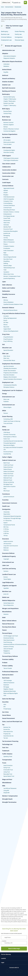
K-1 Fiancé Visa (7, 520)
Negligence (7, 651)
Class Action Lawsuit (8, 163)
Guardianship (7, 454)
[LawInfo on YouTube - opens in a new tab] (16, 971)
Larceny (6, 237)
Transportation (7, 760)
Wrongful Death (7, 799)
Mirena (5, 324)
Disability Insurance (8, 294)
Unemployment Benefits (10, 385)
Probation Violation (9, 246)
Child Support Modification (11, 160)
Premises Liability (7, 659)
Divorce (4, 297)
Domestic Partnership (9, 434)
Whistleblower (6, 782)
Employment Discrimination (11, 363)
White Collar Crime (9, 274)
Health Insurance (8, 541)
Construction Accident (9, 170)
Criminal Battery (8, 203)
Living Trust (7, 772)
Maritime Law (6, 591)
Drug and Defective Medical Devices (13, 313)
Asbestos (6, 614)
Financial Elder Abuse (9, 360)
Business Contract (8, 122)
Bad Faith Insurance (8, 88)
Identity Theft (7, 227)
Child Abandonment (9, 197)
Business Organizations (9, 134)
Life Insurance (7, 543)
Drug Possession (8, 339)
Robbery (6, 255)
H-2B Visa (6, 533)
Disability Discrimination (10, 368)
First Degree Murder (9, 216)
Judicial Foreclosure (9, 496)
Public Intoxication (9, 250)
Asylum (5, 522)
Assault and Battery (8, 78)
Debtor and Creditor (8, 288)
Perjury (5, 244)
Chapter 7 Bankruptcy (9, 101)
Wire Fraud (6, 491)
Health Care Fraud (8, 476)
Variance (6, 571)
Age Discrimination (9, 366)
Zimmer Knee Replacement (11, 331)
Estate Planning (19, 31)
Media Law (5, 597)
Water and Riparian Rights (11, 693)
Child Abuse (7, 432)
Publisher (6, 401)
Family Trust (7, 767)
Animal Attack (6, 69)
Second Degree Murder (10, 257)
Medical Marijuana (9, 240)
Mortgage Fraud (8, 484)
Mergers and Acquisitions (10, 608)
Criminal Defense (6, 37)
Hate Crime (7, 222)
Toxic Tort (5, 747)
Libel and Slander (8, 648)
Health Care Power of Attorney (12, 421)
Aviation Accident (7, 81)
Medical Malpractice (8, 600)
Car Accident (6, 137)
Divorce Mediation (8, 302)
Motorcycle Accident (9, 142)
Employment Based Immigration (12, 516)
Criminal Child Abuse (9, 205)
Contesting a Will (8, 419)
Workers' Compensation (10, 796)
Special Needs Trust (9, 776)
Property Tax (7, 733)
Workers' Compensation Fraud (12, 276)
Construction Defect (8, 173)
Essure (5, 320)
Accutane (6, 316)
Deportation (7, 514)
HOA (5, 695)
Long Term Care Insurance (11, 545)
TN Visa (6, 535)
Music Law (6, 399)
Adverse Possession (9, 682)
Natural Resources (8, 624)
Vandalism (6, 272)
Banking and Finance (9, 91)
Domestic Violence (8, 307)
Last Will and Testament (10, 788)
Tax (3, 724)
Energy (4, 393)
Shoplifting (6, 261)
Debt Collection (7, 285)
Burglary (6, 195)
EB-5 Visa (6, 527)
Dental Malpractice (9, 603)
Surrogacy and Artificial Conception (13, 447)
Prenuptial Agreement (10, 443)
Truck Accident (7, 144)
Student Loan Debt (9, 103)
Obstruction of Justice (9, 486)
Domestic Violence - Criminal (11, 212)
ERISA (4, 410)
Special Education (8, 350)
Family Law (18, 34)
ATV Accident (7, 140)
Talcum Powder (8, 668)
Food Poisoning (8, 642)
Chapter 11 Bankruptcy (10, 105)
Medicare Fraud (8, 480)
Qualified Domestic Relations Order (13, 304)
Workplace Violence (9, 387)
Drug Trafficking (8, 341)
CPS (5, 449)
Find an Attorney (6, 954)
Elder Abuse (7, 356)
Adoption (5, 53)
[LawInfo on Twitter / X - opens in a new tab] (11, 971)
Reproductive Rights (9, 445)
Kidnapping (7, 235)
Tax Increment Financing (10, 741)
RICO (5, 488)
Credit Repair (6, 182)
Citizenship (6, 512)
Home (2, 6)
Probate (4, 662)
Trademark (5, 751)
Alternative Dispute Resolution (12, 61)
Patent (4, 630)
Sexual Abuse (6, 715)
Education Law (7, 347)
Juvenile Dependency (9, 278)
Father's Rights (7, 457)
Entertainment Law (8, 397)
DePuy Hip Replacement (10, 318)
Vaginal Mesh (7, 329)
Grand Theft (7, 218)
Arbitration (6, 64)
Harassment (7, 220)
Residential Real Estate (10, 691)
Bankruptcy (4, 31)
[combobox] (14, 937)
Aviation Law (6, 85)
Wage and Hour (7, 779)
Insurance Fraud (8, 229)
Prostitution (7, 248)
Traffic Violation (7, 754)
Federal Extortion (8, 467)
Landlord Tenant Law (9, 574)
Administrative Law (8, 50)
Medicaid (6, 548)
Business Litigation (9, 124)
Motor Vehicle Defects (9, 620)
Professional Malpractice (10, 671)
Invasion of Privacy (9, 646)
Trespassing (7, 653)
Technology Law (7, 744)
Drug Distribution (8, 337)
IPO (5, 706)
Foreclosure (6, 494)
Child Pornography (9, 199)
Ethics (4, 426)
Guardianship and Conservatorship (13, 441)
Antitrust (5, 75)
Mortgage (6, 687)
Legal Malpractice (8, 582)
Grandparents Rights (9, 150)
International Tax (8, 731)
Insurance (5, 539)
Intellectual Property (9, 556)
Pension (6, 413)
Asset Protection (8, 765)
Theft (5, 270)
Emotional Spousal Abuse (10, 310)
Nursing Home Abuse (9, 627)
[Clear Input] (25, 937)
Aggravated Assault (9, 188)
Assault (5, 192)
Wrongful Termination (9, 802)
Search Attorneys (14, 948)
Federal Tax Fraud (8, 473)
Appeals (6, 190)
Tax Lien (6, 738)
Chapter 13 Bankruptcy (10, 99)
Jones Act (6, 594)
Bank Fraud (7, 463)
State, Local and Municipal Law (12, 721)
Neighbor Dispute (8, 689)
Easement (6, 685)
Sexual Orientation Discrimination (13, 379)
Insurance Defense (8, 553)
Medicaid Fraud (8, 478)
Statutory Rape (8, 265)
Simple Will (6, 792)
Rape (5, 252)
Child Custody (6, 147)
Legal (2, 962)
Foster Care (7, 439)
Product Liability (7, 666)
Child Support (6, 155)
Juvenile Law (7, 233)
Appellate (6, 588)
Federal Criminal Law (9, 460)
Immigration (19, 37)
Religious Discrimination (10, 377)
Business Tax (7, 727)
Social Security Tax (8, 736)
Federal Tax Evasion (9, 471)
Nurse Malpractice (8, 605)
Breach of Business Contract (11, 129)
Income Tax (7, 729)
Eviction (6, 577)
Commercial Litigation (9, 131)
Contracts (5, 179)
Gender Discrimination (10, 370)
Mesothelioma (6, 611)
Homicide (6, 225)
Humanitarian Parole (9, 525)
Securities (5, 702)
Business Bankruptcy (9, 97)
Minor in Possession (9, 242)
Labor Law (5, 565)
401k (5, 704)
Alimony (6, 300)
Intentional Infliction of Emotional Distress (15, 644)
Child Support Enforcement (11, 158)
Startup (6, 127)
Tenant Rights (7, 579)
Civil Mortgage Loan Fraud (11, 636)
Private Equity (7, 709)
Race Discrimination (9, 375)
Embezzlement (8, 214)
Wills (3, 786)
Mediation (6, 66)
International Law (8, 562)
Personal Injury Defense (10, 656)
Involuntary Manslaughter (11, 231)
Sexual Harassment (8, 718)
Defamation (6, 291)
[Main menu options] (6, 2)
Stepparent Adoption (9, 58)
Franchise (5, 500)
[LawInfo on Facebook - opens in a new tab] (7, 971)
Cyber (4, 282)
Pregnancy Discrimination (11, 373)
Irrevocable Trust (8, 770)
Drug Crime (6, 334)
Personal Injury (19, 40)
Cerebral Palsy (7, 113)
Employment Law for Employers (12, 390)
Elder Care (6, 358)
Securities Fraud (8, 259)
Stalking (6, 263)
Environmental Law (8, 405)
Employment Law (6, 40)
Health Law (6, 506)
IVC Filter (6, 322)
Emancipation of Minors (10, 436)
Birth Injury (6, 109)
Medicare (6, 550)
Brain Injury (6, 117)
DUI (3, 344)
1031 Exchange (8, 680)
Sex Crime (5, 712)
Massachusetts (18, 6)
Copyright (6, 559)
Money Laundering (9, 482)
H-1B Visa (6, 529)
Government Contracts (9, 503)
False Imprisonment (9, 640)
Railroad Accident (7, 675)
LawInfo (3, 958)
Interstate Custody (9, 152)
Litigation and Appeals (9, 585)
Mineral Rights (7, 407)
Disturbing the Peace (9, 210)
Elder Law (5, 353)
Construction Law (7, 176)
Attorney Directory (9, 6)
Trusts (4, 763)
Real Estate (5, 678)
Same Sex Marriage (8, 699)
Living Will (6, 790)
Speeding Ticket (8, 756)
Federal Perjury (8, 469)
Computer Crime (8, 201)
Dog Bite (6, 72)
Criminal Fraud (7, 207)
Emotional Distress (9, 638)
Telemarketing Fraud (9, 267)
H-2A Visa (6, 531)
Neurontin (6, 327)
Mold (3, 617)
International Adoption (10, 56)
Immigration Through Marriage (12, 518)
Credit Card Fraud (8, 465)
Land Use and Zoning (9, 568)
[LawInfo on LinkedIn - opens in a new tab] (20, 971)
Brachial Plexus (8, 111)
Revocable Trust (8, 774)
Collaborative (6, 167)
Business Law (5, 34)
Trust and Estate (8, 423)
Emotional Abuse (8, 451)
